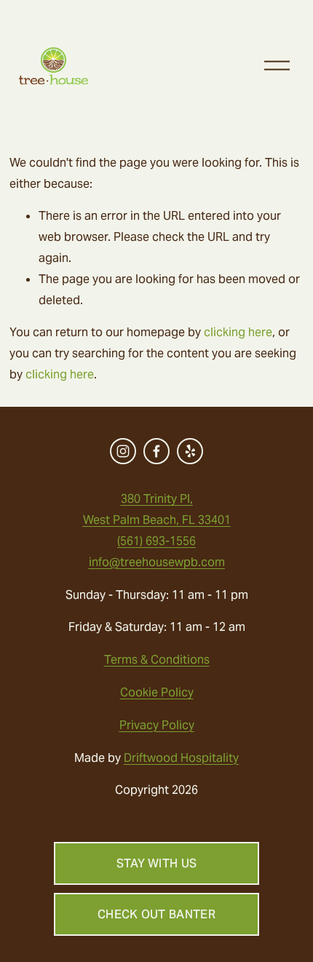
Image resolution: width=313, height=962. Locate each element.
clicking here (238, 332)
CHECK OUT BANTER (156, 914)
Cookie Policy (157, 692)
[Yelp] (190, 451)
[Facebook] (156, 451)
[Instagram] (123, 451)
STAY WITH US (156, 863)
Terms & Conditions (157, 659)
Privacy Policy (156, 725)
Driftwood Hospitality (181, 758)
